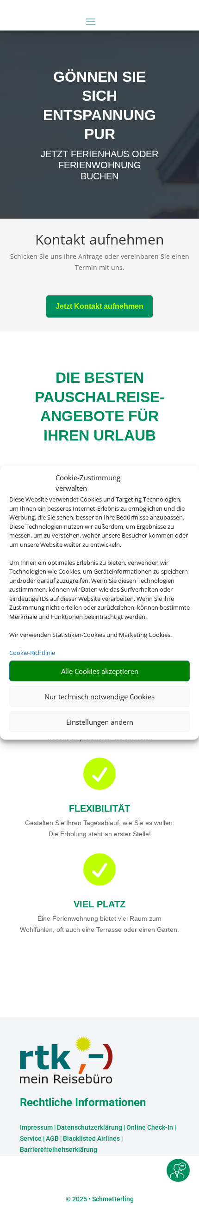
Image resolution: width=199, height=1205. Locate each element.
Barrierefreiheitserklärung (58, 1149)
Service (31, 1138)
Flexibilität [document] (99, 808)
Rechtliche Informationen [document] (83, 1102)
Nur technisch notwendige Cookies (99, 696)
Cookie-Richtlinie (32, 652)
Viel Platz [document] (99, 904)
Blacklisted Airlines (91, 1138)
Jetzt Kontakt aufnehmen (99, 306)
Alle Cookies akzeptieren (99, 671)
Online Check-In (149, 1127)
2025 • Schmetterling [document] (102, 1199)
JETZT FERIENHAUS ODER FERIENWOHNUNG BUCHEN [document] (99, 165)
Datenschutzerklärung (89, 1127)
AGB (52, 1138)
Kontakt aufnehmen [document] (99, 240)
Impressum (36, 1127)
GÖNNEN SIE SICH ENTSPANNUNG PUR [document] (99, 105)
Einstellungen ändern (99, 722)
